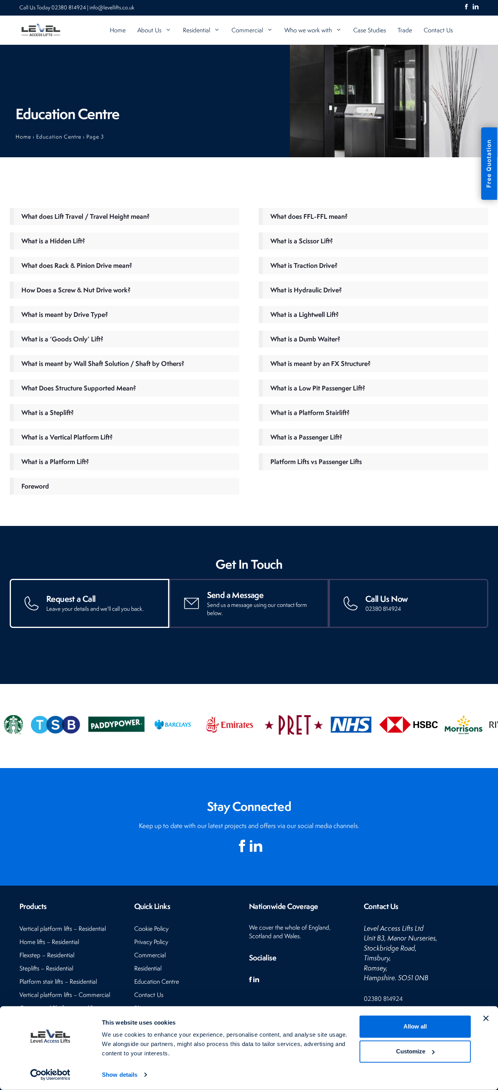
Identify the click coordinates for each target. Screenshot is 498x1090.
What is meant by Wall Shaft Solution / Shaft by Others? (102, 363)
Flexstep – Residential (46, 955)
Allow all (415, 1026)
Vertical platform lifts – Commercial (64, 995)
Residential (196, 30)
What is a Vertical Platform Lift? (67, 436)
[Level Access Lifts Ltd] (41, 30)
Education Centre (58, 136)
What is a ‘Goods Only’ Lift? (62, 338)
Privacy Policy (151, 942)
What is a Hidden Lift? (53, 240)
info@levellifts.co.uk (111, 7)
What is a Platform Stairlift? (310, 412)
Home (118, 30)
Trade (405, 30)
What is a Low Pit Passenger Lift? (317, 387)
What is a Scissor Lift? (301, 240)
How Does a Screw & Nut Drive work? (76, 289)
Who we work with (308, 30)
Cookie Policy (151, 929)
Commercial (247, 30)
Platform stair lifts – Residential (58, 981)
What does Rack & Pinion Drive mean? (76, 265)
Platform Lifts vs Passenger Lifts (316, 461)
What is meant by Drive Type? (64, 314)
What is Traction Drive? (304, 265)
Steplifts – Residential (46, 968)
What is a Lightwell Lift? (304, 314)
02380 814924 (69, 7)
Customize (410, 1051)
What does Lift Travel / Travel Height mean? (85, 216)
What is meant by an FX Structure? (320, 363)
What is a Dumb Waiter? (305, 338)
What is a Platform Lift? (55, 461)
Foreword (35, 486)
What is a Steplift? (47, 412)
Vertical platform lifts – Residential (62, 929)
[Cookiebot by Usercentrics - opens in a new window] (50, 1075)
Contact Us (438, 30)
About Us (149, 30)
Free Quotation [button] (489, 163)
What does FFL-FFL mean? (309, 216)
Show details (119, 1074)
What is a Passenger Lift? (306, 436)
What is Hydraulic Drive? (306, 289)
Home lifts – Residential (49, 942)
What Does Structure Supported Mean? (78, 387)
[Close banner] (486, 1018)
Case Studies (369, 30)
